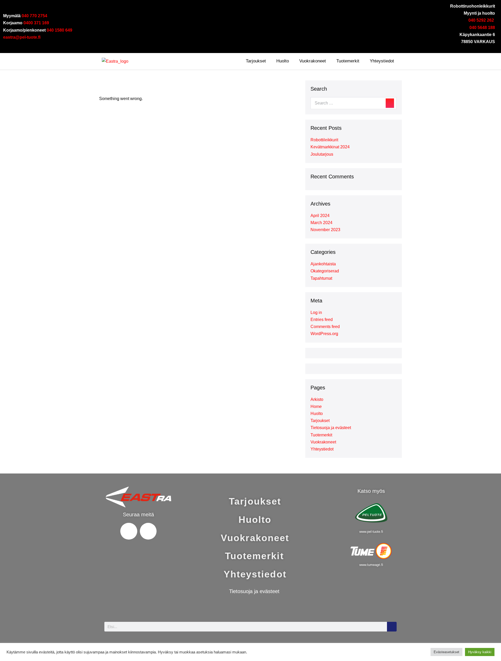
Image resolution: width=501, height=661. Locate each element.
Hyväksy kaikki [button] (479, 652)
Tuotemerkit (347, 61)
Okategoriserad (325, 271)
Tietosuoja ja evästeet (331, 427)
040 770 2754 (34, 16)
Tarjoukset (256, 61)
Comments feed (325, 326)
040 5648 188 (482, 27)
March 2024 (321, 222)
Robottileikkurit (324, 140)
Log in (316, 312)
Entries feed (322, 319)
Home (316, 406)
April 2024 (320, 215)
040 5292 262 (481, 20)
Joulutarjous (322, 154)
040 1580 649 (59, 30)
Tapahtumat (321, 278)
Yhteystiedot (382, 61)
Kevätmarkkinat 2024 (330, 147)
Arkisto (317, 399)
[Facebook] (128, 531)
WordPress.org (324, 333)
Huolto (282, 61)
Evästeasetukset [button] (446, 652)
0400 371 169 (36, 23)
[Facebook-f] (241, 45)
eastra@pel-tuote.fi (21, 37)
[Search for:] (354, 103)
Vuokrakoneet (312, 61)
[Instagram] (256, 45)
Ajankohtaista (323, 264)
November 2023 (325, 229)
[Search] (390, 103)
